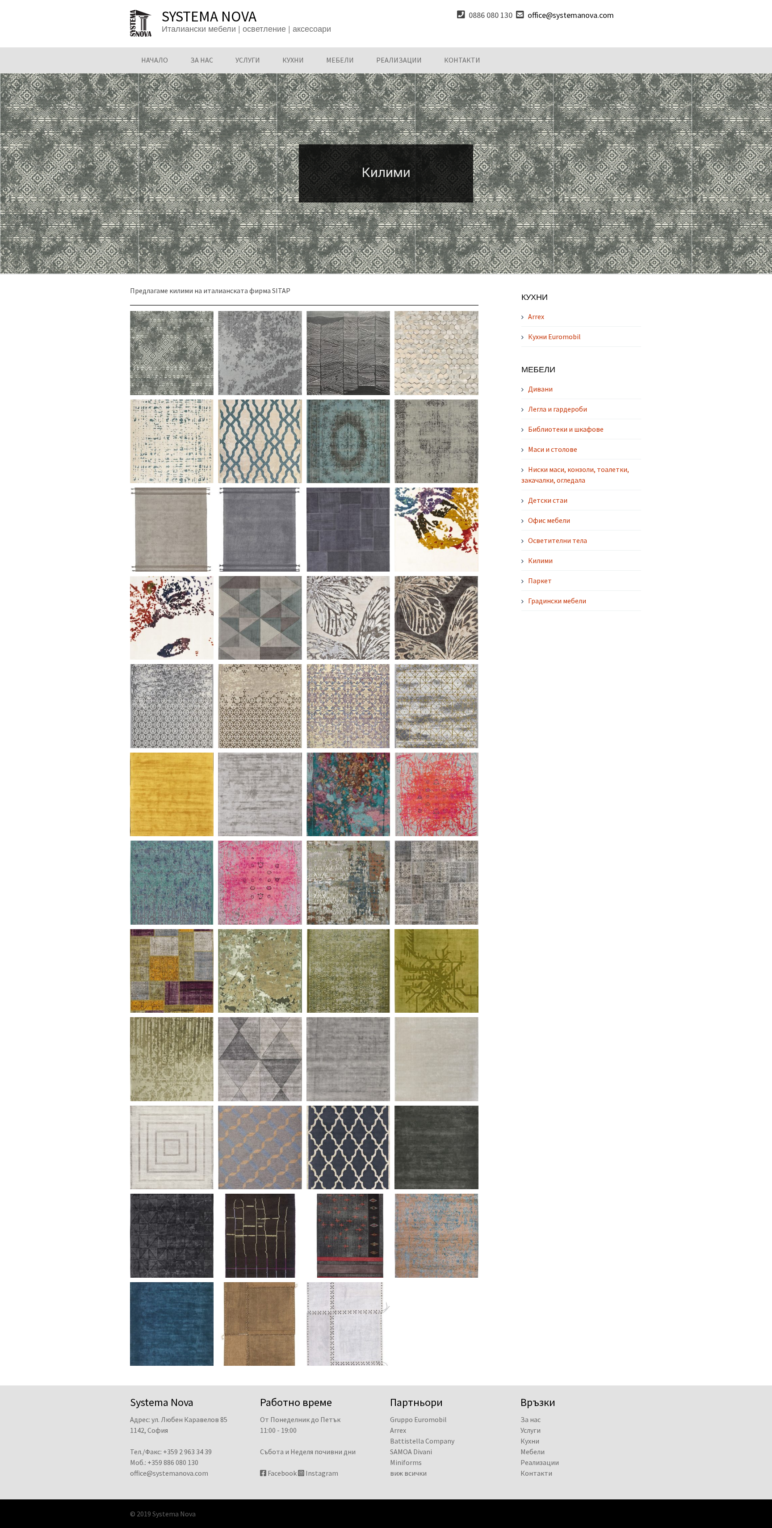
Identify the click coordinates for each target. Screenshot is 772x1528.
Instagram (322, 1473)
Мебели (340, 59)
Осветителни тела (557, 540)
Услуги (247, 59)
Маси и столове (552, 449)
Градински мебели (557, 600)
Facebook (282, 1473)
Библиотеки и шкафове (566, 429)
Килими (540, 560)
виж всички (408, 1473)
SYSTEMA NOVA (209, 15)
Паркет (540, 580)
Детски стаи (547, 500)
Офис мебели (549, 520)
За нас (201, 59)
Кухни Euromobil (554, 336)
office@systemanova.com (571, 15)
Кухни (293, 59)
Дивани (540, 388)
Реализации (399, 59)
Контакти (462, 59)
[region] (386, 173)
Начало (154, 59)
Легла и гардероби (557, 408)
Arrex (536, 316)
